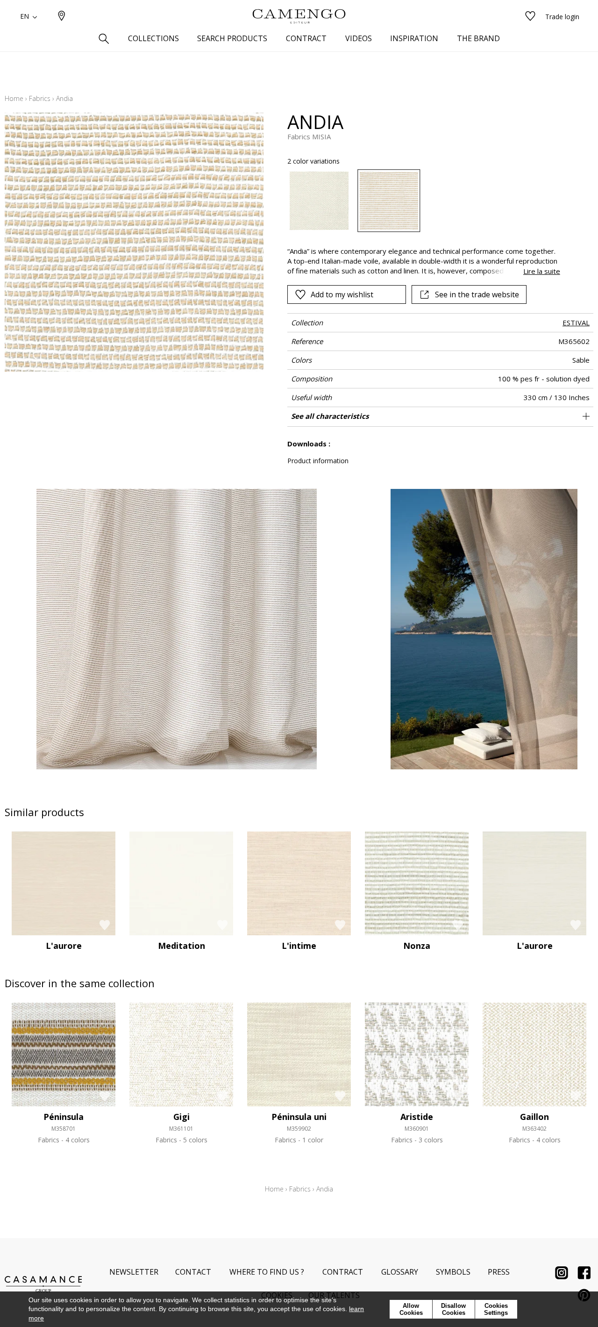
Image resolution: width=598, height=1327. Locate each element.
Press (499, 1272)
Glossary (399, 1272)
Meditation (181, 945)
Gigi (181, 1116)
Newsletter (133, 1272)
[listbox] (417, 201)
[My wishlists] (530, 16)
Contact (193, 1272)
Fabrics (39, 98)
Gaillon (534, 1116)
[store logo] (299, 16)
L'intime (299, 945)
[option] (319, 201)
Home (14, 98)
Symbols (453, 1272)
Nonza (416, 945)
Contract (342, 1272)
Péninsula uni (299, 1116)
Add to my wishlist (342, 294)
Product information (318, 460)
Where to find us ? (266, 1272)
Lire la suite (541, 271)
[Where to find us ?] (61, 16)
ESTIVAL (576, 322)
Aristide (416, 1116)
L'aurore (64, 945)
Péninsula (63, 1116)
